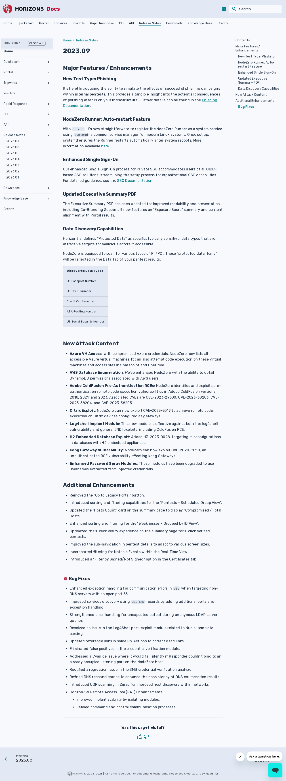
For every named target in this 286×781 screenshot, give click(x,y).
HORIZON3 (24, 43)
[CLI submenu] (48, 114)
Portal (43, 23)
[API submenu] (48, 125)
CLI (121, 23)
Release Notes (150, 23)
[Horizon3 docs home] (7, 9)
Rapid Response (102, 23)
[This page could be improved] (146, 736)
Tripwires (60, 23)
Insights (79, 23)
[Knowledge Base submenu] (48, 199)
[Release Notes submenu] (48, 135)
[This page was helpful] (140, 736)
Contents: (243, 40)
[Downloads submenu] (48, 188)
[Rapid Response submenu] (48, 104)
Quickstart (26, 23)
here (105, 146)
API (131, 23)
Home (8, 23)
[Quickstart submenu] (48, 62)
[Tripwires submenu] (48, 83)
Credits (223, 23)
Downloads (174, 23)
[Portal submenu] (48, 72)
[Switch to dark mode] (223, 8)
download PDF (209, 773)
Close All (36, 43)
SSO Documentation (134, 180)
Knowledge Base (200, 23)
